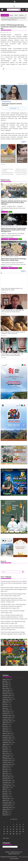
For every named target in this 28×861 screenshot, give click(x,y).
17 (20, 829)
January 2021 (6, 800)
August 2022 (6, 766)
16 (16, 829)
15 (13, 829)
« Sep (4, 838)
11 (23, 826)
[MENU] (26, 10)
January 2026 (6, 692)
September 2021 (7, 786)
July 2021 (5, 789)
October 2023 (6, 740)
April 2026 (5, 686)
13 (7, 829)
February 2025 (6, 712)
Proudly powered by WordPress (8, 856)
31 (20, 833)
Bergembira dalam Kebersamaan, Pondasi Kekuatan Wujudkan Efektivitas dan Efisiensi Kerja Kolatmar (13, 600)
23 (16, 831)
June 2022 (5, 769)
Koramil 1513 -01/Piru (13, 239)
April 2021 (5, 795)
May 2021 (5, 793)
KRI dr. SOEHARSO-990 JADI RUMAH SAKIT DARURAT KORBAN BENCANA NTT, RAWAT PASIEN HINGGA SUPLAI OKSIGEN (12, 617)
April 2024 (5, 730)
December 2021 (7, 780)
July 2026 (5, 681)
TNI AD (3, 164)
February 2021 (6, 798)
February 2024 (6, 733)
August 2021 (6, 787)
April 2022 (5, 773)
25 (23, 831)
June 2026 (5, 683)
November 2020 (7, 804)
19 (4, 831)
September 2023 (7, 742)
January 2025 (6, 713)
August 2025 (6, 701)
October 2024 (6, 719)
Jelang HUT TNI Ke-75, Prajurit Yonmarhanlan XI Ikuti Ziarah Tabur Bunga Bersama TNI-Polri (21, 171)
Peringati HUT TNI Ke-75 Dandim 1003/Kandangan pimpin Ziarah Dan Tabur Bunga (7, 171)
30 (16, 833)
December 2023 (7, 737)
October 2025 (6, 697)
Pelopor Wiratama (14, 199)
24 (20, 831)
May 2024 (5, 728)
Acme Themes (15, 858)
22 (13, 831)
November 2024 (7, 717)
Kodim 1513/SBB (4, 211)
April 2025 (5, 708)
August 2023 (6, 744)
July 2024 (5, 724)
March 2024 (6, 731)
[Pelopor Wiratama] (2, 9)
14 (10, 829)
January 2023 (6, 757)
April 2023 (5, 751)
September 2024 (7, 721)
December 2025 (7, 693)
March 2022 (6, 775)
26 (4, 833)
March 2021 (6, 796)
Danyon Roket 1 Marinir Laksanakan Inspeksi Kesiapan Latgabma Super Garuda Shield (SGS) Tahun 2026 (12, 627)
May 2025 (5, 706)
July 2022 (5, 768)
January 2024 (6, 735)
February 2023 (6, 755)
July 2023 (5, 746)
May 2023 (5, 749)
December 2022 (7, 758)
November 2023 (7, 739)
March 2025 (6, 710)
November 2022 (7, 760)
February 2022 (6, 777)
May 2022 (5, 771)
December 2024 (7, 715)
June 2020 (5, 813)
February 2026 (6, 690)
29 (13, 833)
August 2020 (6, 809)
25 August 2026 (5, 199)
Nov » (7, 838)
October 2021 (6, 784)
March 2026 (6, 688)
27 (7, 833)
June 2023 (5, 748)
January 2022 (6, 778)
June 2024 (5, 726)
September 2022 (7, 764)
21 (10, 831)
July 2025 (5, 702)
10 (20, 826)
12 (4, 829)
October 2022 (6, 762)
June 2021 (5, 791)
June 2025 (5, 704)
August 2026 (6, 679)
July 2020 (5, 811)
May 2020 (5, 815)
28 (10, 833)
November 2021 (7, 782)
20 (7, 831)
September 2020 (7, 807)
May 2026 (5, 684)
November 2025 (7, 695)
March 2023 (6, 753)
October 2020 (6, 805)
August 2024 (6, 722)
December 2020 (7, 802)
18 (23, 829)
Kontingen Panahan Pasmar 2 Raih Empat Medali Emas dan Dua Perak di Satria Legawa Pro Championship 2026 (13, 606)
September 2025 (7, 699)
